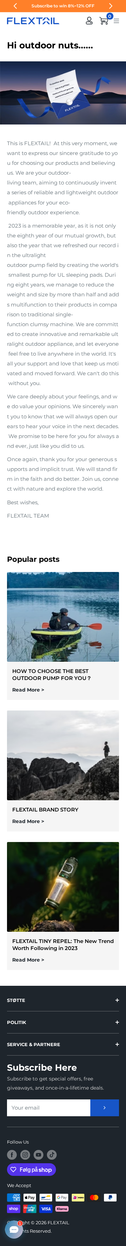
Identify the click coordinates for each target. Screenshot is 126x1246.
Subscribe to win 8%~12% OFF (62, 5)
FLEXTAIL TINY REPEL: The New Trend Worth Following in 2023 (63, 944)
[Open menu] (116, 20)
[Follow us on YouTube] (38, 1155)
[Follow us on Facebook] (12, 1155)
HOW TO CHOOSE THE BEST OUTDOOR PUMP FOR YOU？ (52, 674)
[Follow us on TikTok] (52, 1155)
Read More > (28, 690)
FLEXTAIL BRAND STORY (45, 809)
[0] (103, 20)
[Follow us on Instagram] (25, 1155)
